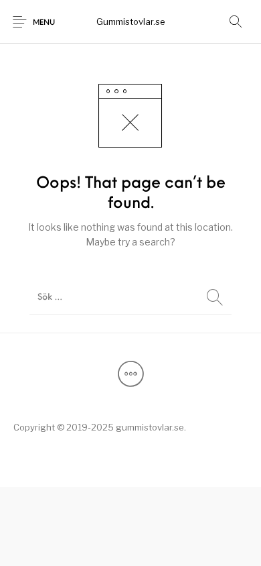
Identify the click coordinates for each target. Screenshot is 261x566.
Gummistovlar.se (130, 21)
